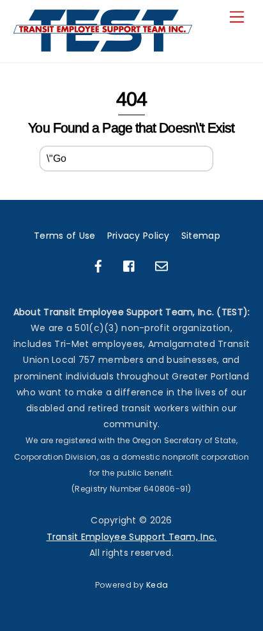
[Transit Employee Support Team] (103, 46)
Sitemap (200, 235)
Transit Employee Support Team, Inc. (132, 536)
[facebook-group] (129, 265)
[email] (161, 265)
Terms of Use (64, 235)
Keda (157, 584)
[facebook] (98, 265)
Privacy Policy (138, 235)
